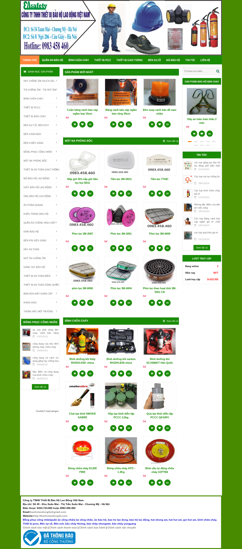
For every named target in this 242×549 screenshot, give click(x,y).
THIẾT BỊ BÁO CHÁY (35, 116)
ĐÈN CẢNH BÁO (32, 134)
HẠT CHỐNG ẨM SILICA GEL (39, 81)
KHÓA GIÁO (30, 302)
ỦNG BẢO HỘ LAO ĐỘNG (37, 196)
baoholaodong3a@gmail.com (48, 512)
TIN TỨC (190, 60)
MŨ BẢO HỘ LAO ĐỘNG (37, 178)
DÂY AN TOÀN (31, 249)
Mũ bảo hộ (173, 60)
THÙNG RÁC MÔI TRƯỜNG (38, 311)
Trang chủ (30, 60)
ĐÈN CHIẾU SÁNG (33, 143)
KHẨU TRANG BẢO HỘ (36, 214)
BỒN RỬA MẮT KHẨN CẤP (38, 293)
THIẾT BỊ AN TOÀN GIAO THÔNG (41, 169)
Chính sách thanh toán (63, 527)
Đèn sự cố (154, 60)
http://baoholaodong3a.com (50, 515)
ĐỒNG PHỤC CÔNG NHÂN (38, 152)
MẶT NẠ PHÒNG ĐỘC (35, 160)
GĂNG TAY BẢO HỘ (34, 267)
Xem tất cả (40, 387)
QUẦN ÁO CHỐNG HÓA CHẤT (40, 222)
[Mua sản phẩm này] (75, 123)
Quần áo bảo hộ (52, 60)
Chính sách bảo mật (35, 527)
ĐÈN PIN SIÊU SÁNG (35, 240)
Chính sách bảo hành (92, 527)
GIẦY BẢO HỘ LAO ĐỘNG (38, 187)
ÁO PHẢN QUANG (33, 205)
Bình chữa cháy (78, 60)
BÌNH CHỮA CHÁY (33, 98)
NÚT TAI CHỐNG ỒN (35, 258)
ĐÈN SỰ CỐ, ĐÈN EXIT (36, 125)
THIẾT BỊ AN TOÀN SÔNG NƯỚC (41, 285)
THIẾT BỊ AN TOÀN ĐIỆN (37, 276)
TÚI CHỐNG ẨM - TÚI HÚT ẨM (40, 89)
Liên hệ (205, 60)
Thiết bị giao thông (129, 60)
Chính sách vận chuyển (121, 527)
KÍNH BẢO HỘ (31, 231)
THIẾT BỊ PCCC (32, 107)
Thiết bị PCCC (102, 60)
